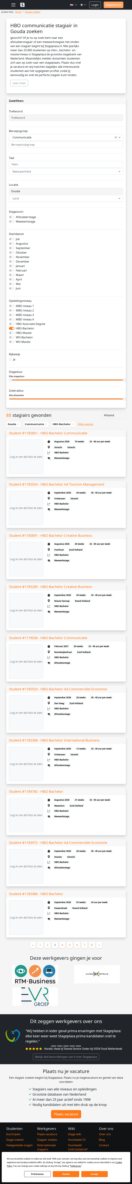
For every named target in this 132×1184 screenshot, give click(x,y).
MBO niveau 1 (25, 306)
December (22, 261)
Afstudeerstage (26, 217)
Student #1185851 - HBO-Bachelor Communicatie (48, 433)
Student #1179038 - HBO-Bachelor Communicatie (48, 638)
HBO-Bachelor (25, 328)
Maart (20, 275)
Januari (20, 266)
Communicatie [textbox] (22, 137)
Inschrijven (13, 1134)
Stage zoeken (15, 1140)
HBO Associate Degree (30, 324)
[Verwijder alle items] (116, 137)
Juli (18, 239)
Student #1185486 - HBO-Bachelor (36, 893)
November (23, 257)
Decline (66, 1174)
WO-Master (23, 342)
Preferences (37, 1174)
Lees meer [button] (19, 83)
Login (95, 5)
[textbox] (64, 171)
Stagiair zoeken (47, 1140)
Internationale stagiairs (46, 1147)
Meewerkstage (25, 221)
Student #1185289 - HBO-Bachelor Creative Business (50, 586)
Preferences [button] (75, 1166)
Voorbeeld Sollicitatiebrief (77, 1147)
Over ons (105, 1134)
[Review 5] (78, 1046)
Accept (94, 1174)
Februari (21, 270)
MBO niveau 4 (25, 319)
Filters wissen (85, 424)
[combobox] (66, 137)
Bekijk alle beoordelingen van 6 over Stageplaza (66, 1057)
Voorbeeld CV (77, 1140)
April (19, 279)
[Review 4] (72, 1046)
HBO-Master (24, 333)
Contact (104, 1145)
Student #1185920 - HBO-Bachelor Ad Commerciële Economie (58, 689)
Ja (14, 359)
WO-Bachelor (24, 337)
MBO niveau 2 (25, 310)
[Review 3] (66, 1046)
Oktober (21, 252)
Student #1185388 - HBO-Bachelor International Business (54, 740)
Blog (102, 1140)
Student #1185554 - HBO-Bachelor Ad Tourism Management (56, 484)
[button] (74, 5)
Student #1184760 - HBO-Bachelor (36, 791)
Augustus (22, 243)
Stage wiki (74, 1134)
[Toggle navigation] (13, 4)
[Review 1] (53, 1046)
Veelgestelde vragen (19, 1145)
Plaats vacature (66, 1114)
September (23, 248)
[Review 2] (59, 1046)
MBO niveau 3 (25, 315)
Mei (18, 284)
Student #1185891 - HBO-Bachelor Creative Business (50, 535)
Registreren (113, 5)
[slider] (10, 380)
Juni (18, 288)
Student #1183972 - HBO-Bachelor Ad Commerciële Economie (58, 842)
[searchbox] (66, 145)
